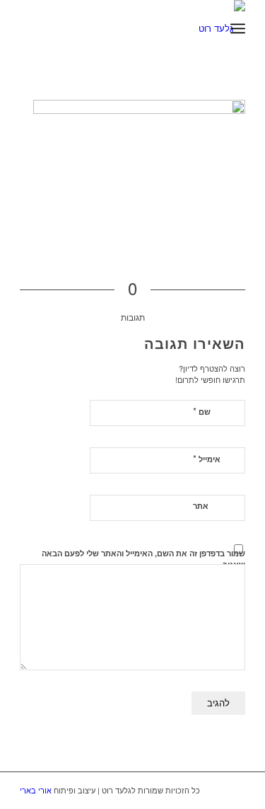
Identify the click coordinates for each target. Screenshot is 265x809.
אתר (200, 505)
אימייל (206, 458)
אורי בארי (36, 790)
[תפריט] (237, 28)
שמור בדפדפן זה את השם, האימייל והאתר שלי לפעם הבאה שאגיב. (143, 559)
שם (202, 411)
